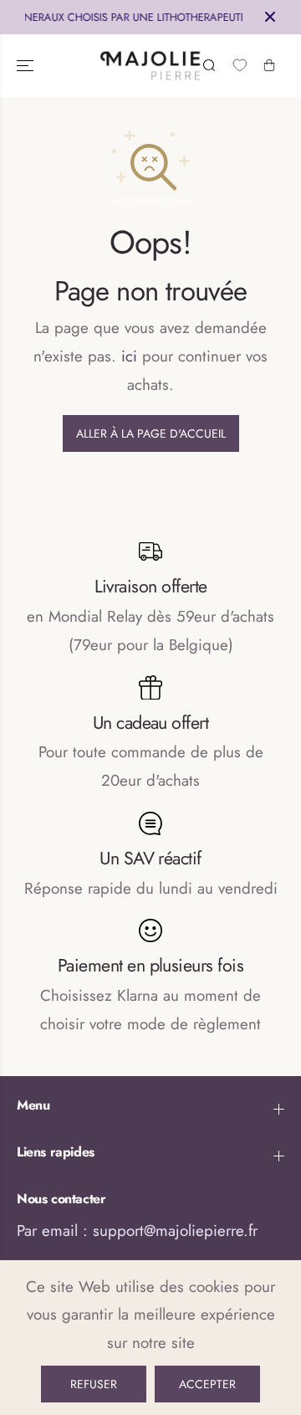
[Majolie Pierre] (151, 65)
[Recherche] (209, 65)
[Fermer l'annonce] (270, 17)
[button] (27, 65)
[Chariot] (269, 65)
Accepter (207, 1384)
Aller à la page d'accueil (151, 433)
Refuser (93, 1384)
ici (129, 356)
